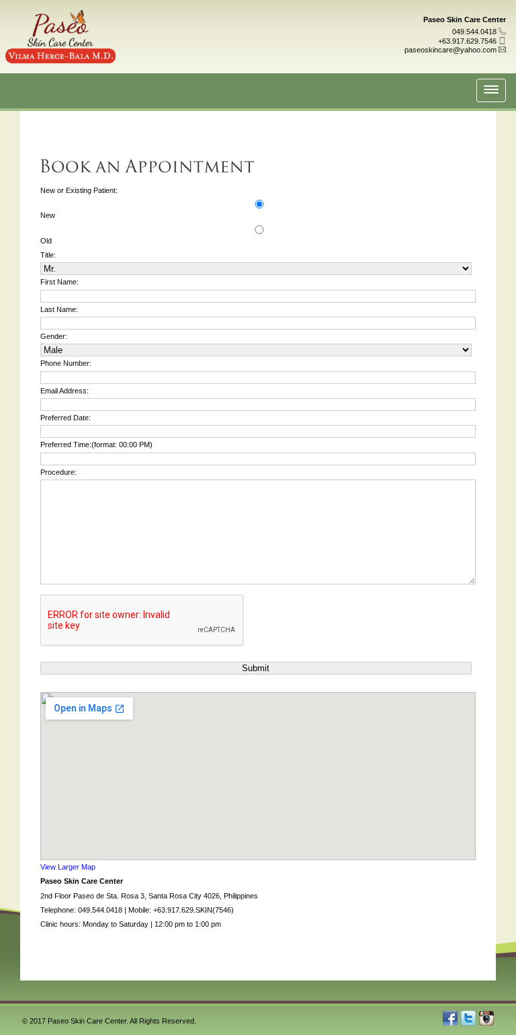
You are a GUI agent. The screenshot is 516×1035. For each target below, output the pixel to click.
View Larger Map (67, 867)
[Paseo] (60, 52)
